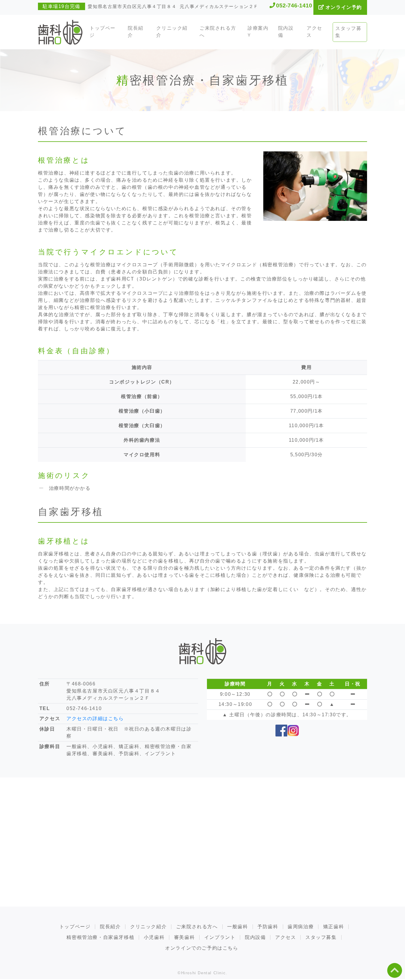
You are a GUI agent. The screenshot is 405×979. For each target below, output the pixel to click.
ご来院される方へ (218, 32)
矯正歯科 (333, 926)
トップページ (103, 32)
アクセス (314, 32)
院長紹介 (135, 32)
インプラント (220, 937)
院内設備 (286, 32)
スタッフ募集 (348, 32)
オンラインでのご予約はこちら (201, 948)
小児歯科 (154, 937)
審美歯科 (184, 937)
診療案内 (258, 28)
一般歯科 (237, 926)
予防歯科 (267, 926)
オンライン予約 (343, 7)
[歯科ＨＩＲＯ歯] (60, 32)
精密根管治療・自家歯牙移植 (100, 937)
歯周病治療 (301, 926)
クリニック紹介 (172, 32)
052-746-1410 (294, 5)
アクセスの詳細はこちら (95, 718)
